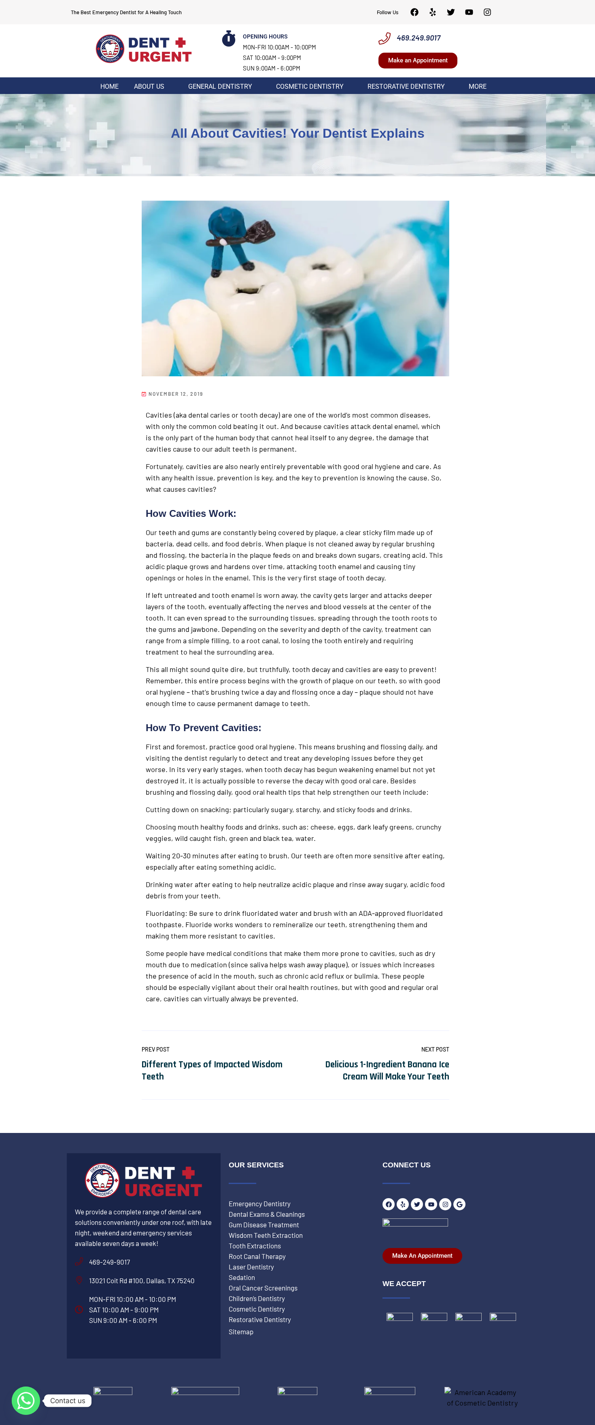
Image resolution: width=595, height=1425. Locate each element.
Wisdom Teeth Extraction (266, 1235)
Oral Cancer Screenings (263, 1288)
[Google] (459, 1204)
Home (109, 86)
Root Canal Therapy (257, 1256)
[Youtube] (469, 12)
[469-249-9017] (79, 1262)
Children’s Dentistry (257, 1298)
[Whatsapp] (26, 1401)
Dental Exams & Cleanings (267, 1214)
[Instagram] (487, 12)
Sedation (242, 1277)
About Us (149, 86)
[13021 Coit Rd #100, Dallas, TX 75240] (79, 1280)
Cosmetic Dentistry (310, 86)
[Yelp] (433, 12)
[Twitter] (451, 12)
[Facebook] (414, 12)
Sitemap (241, 1331)
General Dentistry (220, 86)
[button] (153, 86)
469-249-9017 (109, 1262)
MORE (478, 86)
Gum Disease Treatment (264, 1224)
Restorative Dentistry (406, 86)
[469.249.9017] (384, 38)
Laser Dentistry (251, 1267)
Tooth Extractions (255, 1246)
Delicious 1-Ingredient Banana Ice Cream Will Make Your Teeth (387, 1071)
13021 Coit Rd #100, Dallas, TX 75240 (142, 1280)
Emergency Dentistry (260, 1203)
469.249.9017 (418, 37)
